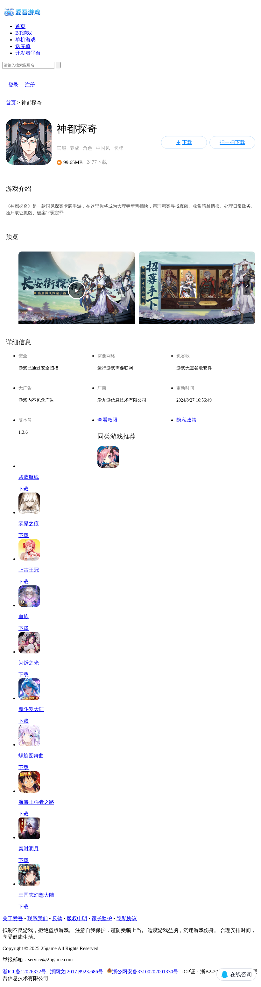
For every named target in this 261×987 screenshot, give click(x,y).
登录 (13, 84)
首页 (20, 26)
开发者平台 (28, 53)
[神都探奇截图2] (197, 290)
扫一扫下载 (232, 142)
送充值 (23, 46)
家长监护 (102, 918)
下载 (187, 142)
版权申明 (77, 918)
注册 (30, 84)
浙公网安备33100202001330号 (145, 971)
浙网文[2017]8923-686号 (76, 971)
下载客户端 (15, 71)
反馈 (57, 918)
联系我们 (37, 918)
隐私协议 (126, 918)
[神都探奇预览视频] (76, 290)
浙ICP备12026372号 (25, 971)
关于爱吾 (13, 918)
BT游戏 (23, 33)
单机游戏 (25, 39)
